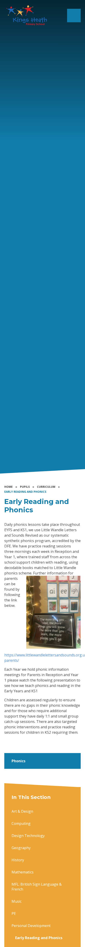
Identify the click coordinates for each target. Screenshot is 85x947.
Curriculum (46, 487)
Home (8, 487)
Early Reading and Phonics (25, 492)
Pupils (25, 487)
